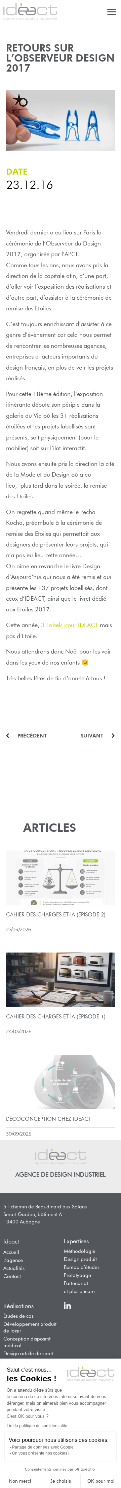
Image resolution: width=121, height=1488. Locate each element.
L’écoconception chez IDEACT (48, 1119)
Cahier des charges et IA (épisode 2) (56, 914)
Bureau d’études (81, 1267)
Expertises (76, 1241)
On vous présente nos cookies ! (40, 1453)
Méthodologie (79, 1251)
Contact (12, 1276)
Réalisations (18, 1306)
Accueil (11, 1252)
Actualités (14, 1268)
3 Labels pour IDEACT (69, 625)
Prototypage (77, 1275)
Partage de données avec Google (43, 1447)
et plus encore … (82, 1291)
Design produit (80, 1259)
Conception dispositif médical (26, 1342)
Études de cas (18, 1316)
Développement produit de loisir (29, 1327)
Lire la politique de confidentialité (37, 1425)
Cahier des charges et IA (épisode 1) (56, 1016)
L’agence (13, 1260)
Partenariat (76, 1283)
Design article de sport (28, 1354)
